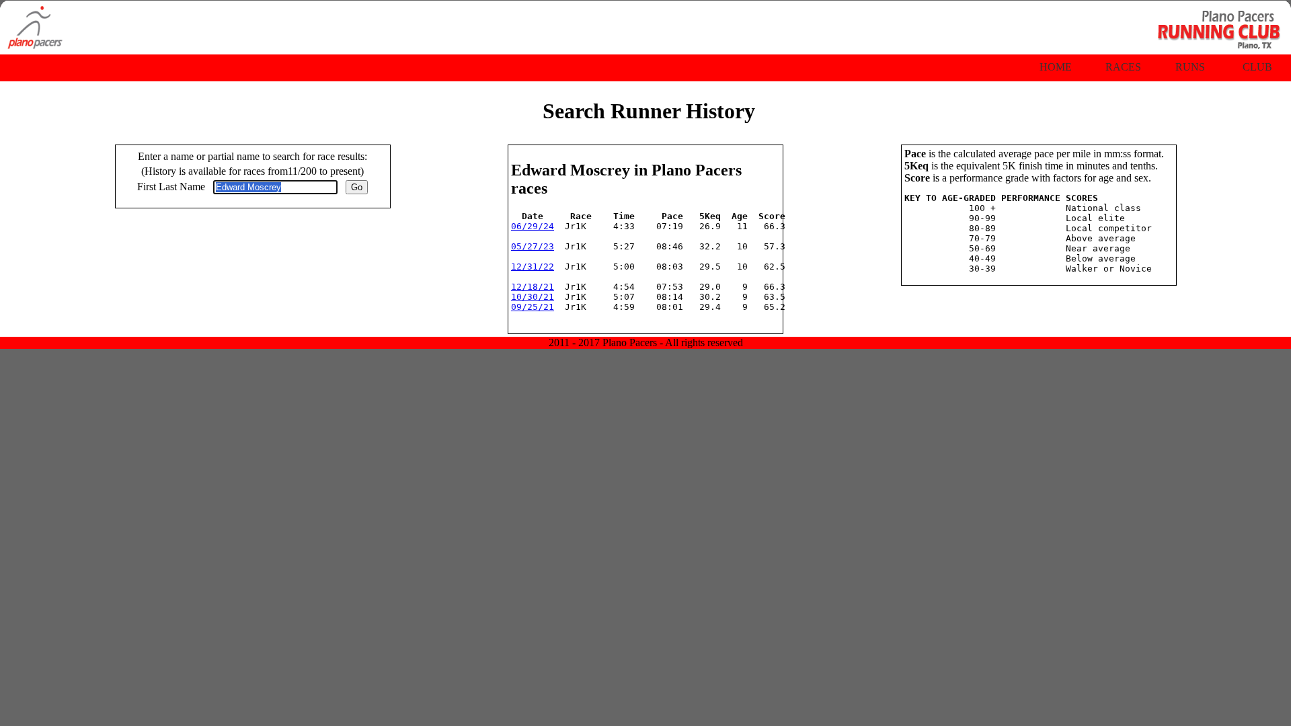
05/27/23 (532, 246)
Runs (1190, 67)
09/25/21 (532, 307)
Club (1257, 67)
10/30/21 (532, 297)
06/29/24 (532, 226)
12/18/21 (532, 287)
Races (1123, 67)
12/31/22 (532, 266)
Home (1056, 67)
